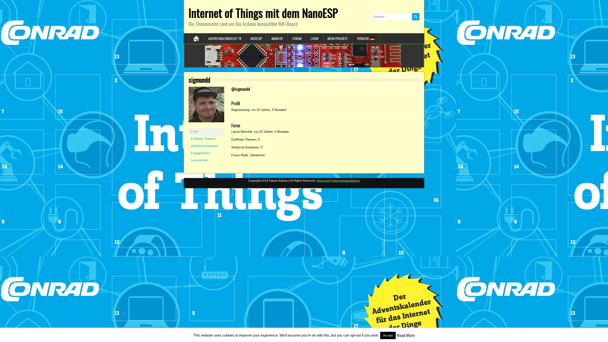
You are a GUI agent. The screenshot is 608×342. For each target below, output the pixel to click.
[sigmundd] (206, 126)
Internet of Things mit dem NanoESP (263, 12)
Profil (194, 131)
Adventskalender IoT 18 (224, 38)
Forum (296, 38)
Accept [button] (388, 335)
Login (314, 38)
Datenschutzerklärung (346, 180)
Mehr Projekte (338, 38)
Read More (406, 335)
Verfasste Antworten (204, 146)
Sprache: (363, 38)
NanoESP (277, 38)
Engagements (200, 153)
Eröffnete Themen (203, 139)
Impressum (324, 180)
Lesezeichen (199, 160)
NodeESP (256, 38)
